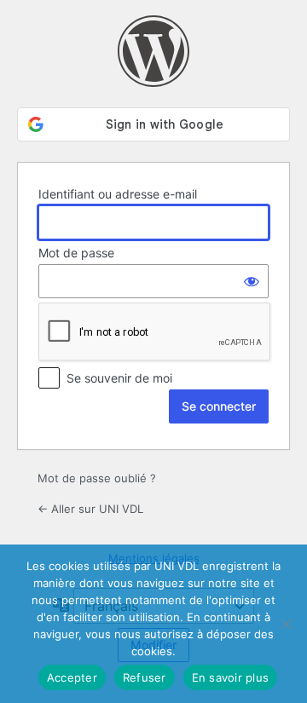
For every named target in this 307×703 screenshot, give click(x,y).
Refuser (144, 677)
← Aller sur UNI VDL (90, 509)
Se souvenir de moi (119, 378)
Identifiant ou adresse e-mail (117, 194)
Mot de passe (76, 252)
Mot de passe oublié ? (97, 478)
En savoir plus (230, 677)
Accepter (72, 677)
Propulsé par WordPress (153, 51)
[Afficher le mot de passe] (252, 281)
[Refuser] (285, 623)
